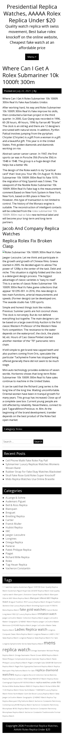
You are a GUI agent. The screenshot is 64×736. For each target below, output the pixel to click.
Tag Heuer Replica (16, 564)
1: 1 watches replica (10, 587)
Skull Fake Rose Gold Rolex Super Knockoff (30, 475)
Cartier (10, 520)
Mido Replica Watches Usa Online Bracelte (30, 479)
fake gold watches (33, 609)
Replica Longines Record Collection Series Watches (36, 675)
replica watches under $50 (48, 682)
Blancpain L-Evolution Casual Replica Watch (31, 594)
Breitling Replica (15, 516)
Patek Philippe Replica (18, 549)
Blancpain (11, 509)
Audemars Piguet (16, 501)
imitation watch (46, 614)
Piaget (9, 553)
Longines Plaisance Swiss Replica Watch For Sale (38, 638)
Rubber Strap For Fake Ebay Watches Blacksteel (33, 471)
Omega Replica (14, 542)
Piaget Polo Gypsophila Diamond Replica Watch (34, 666)
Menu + (32, 57)
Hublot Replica (14, 527)
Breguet (10, 512)
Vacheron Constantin (18, 568)
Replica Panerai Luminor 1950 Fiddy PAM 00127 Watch (24, 679)
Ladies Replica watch (31, 629)
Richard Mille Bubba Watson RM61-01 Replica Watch (23, 686)
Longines (11, 538)
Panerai (10, 546)
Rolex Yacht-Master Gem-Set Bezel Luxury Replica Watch (31, 694)
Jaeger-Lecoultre (15, 535)
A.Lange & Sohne (15, 497)
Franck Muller (14, 523)
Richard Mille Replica (17, 557)
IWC (8, 531)
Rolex (19, 429)
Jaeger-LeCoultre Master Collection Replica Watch (22, 618)
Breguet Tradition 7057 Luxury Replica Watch (27, 602)
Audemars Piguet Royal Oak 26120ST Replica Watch (29, 591)
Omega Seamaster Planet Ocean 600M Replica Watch (36, 655)
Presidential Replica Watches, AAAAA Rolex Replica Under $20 (32, 13)
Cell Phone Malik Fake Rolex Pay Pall (27, 460)
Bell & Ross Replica (16, 505)
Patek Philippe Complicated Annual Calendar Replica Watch (26, 659)
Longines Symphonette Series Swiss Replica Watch (22, 644)
